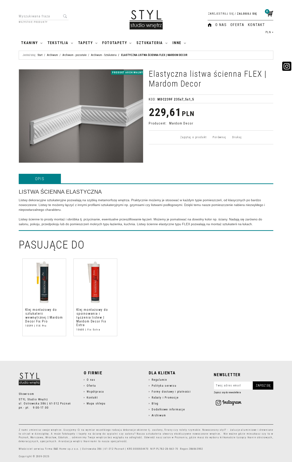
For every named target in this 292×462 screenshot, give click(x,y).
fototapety (69, 433)
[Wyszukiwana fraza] (64, 16)
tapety (83, 433)
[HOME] (210, 25)
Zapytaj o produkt (193, 137)
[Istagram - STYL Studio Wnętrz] (228, 402)
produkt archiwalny (127, 72)
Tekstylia (57, 43)
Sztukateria (149, 43)
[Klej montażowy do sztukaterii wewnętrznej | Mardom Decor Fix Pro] (44, 282)
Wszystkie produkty (33, 22)
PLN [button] (268, 32)
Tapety (85, 43)
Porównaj (219, 137)
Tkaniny (29, 43)
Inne (176, 43)
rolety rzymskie (190, 429)
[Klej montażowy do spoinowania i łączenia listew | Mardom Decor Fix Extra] (95, 282)
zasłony (157, 429)
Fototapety (114, 43)
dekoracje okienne (135, 429)
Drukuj (237, 137)
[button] (40, 178)
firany (168, 429)
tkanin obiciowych (260, 437)
